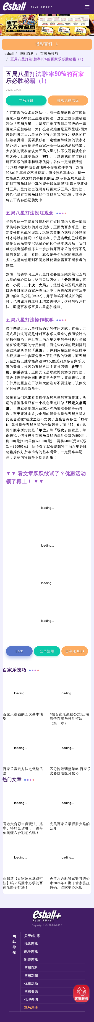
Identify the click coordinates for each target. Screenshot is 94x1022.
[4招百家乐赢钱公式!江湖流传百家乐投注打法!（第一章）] (67, 710)
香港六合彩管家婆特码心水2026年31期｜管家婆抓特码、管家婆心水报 (70, 882)
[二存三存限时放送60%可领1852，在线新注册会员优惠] (47, 599)
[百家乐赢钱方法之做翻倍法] (20, 764)
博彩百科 (27, 54)
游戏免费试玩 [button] (68, 100)
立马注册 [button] (26, 100)
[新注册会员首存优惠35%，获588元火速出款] (47, 637)
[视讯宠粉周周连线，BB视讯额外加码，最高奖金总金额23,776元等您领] (47, 524)
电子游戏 (31, 952)
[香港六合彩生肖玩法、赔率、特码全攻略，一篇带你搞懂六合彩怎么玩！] (20, 819)
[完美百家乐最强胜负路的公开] (67, 819)
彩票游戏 (31, 960)
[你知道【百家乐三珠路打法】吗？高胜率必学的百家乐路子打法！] (20, 874)
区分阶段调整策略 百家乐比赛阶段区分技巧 (70, 771)
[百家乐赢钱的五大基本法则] (20, 710)
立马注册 (31, 1007)
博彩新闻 (31, 976)
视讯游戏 (31, 944)
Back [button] (19, 651)
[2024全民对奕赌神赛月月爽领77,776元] (47, 562)
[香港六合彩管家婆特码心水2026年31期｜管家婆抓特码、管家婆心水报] (67, 874)
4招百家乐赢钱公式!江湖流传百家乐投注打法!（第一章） (69, 718)
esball (9, 54)
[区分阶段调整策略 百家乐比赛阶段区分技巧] (67, 764)
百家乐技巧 (49, 54)
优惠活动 (31, 984)
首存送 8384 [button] (74, 651)
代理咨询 (31, 999)
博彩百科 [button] (44, 44)
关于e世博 (32, 936)
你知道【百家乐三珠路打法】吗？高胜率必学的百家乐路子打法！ (23, 882)
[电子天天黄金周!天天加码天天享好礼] (47, 35)
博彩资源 (31, 991)
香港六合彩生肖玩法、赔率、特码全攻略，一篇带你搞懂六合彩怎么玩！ (23, 828)
